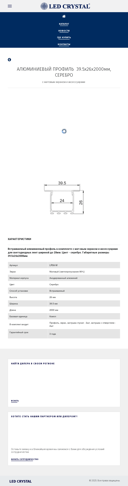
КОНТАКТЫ (64, 44)
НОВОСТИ (64, 30)
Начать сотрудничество (24, 459)
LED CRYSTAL (20, 481)
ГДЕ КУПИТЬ (64, 37)
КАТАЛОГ (64, 24)
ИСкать (15, 401)
